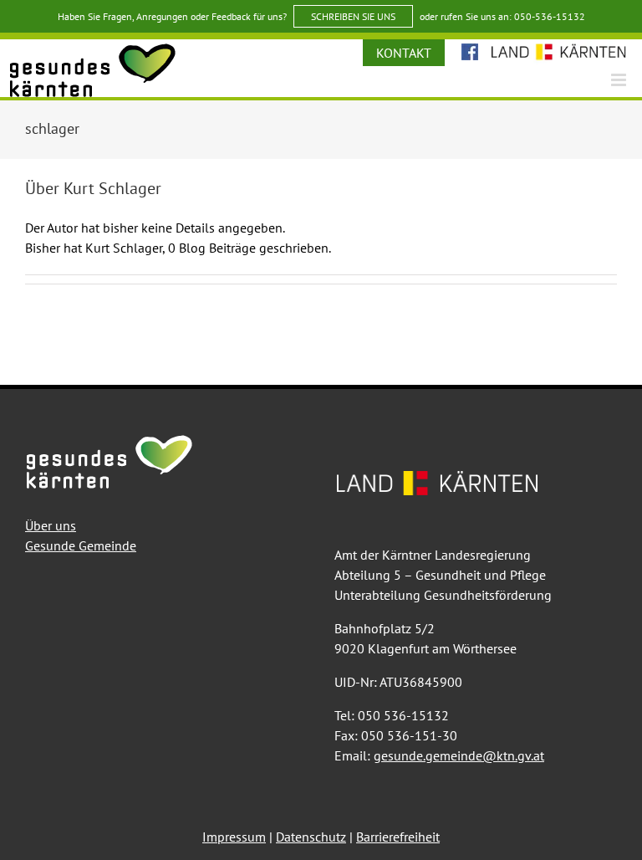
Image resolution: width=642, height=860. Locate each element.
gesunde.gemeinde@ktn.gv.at (459, 755)
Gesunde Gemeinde (80, 545)
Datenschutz (311, 836)
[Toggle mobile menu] (620, 80)
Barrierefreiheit (398, 836)
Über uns (50, 525)
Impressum (234, 836)
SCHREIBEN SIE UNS (353, 16)
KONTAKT (403, 52)
